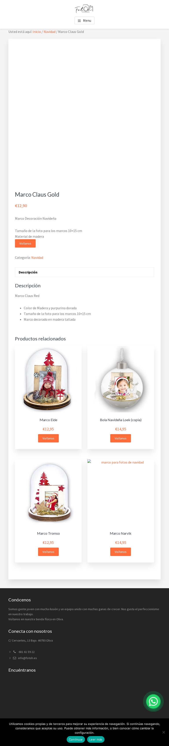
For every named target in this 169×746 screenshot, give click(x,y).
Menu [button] (87, 20)
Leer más (95, 739)
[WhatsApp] (153, 701)
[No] (163, 732)
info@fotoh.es (27, 658)
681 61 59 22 (26, 652)
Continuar (76, 739)
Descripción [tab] (28, 272)
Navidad (49, 31)
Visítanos (25, 243)
